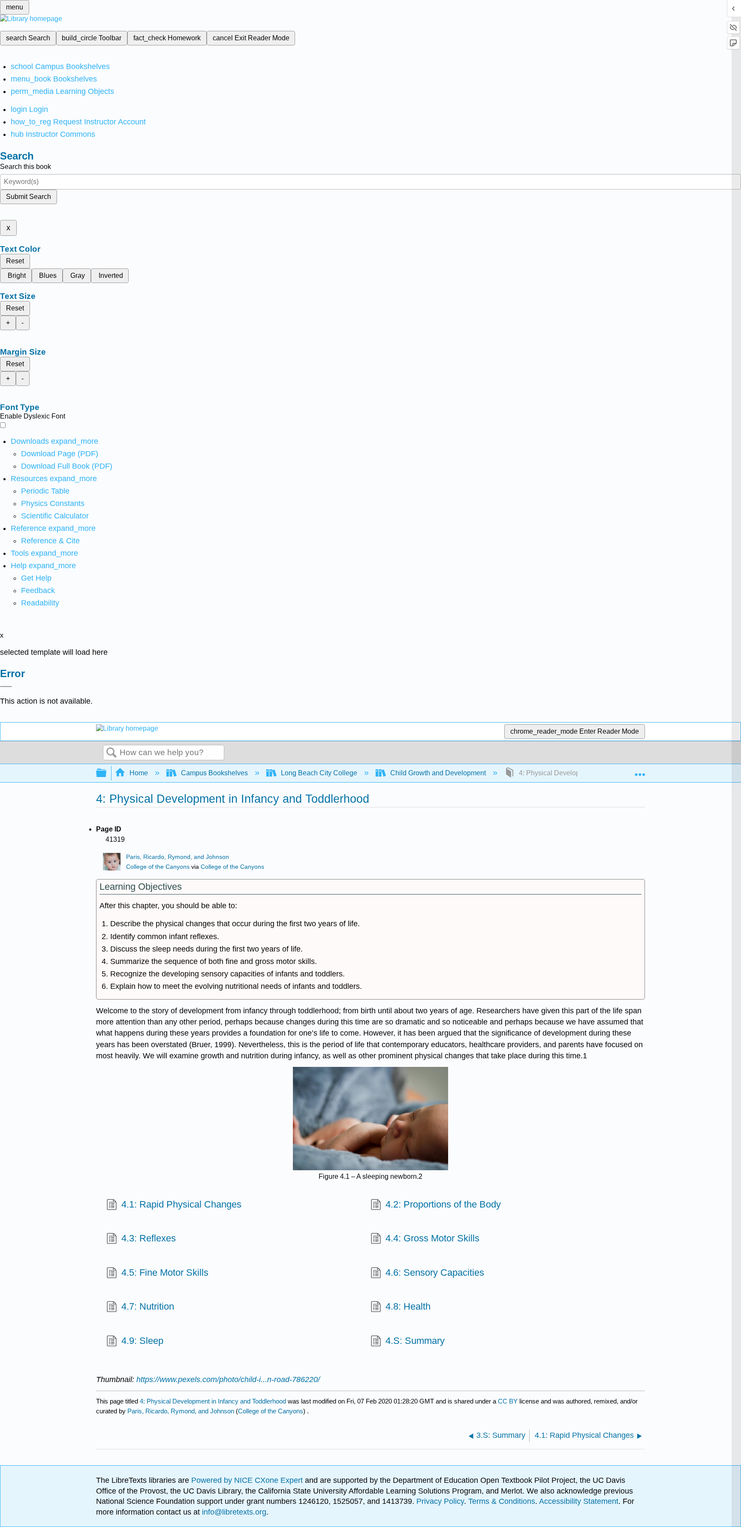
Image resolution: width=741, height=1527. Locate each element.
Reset (15, 261)
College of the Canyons (158, 867)
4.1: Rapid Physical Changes (181, 1204)
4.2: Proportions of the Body (443, 1204)
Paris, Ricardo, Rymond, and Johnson (177, 857)
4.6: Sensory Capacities (435, 1272)
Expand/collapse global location (640, 770)
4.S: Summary (415, 1340)
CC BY (508, 1401)
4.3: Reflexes (148, 1238)
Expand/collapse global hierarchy (106, 773)
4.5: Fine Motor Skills (164, 1272)
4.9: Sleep (142, 1340)
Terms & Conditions (501, 1501)
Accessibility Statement (578, 1501)
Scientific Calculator (55, 516)
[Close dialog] (6, 686)
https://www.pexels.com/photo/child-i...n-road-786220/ (228, 1379)
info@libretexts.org (233, 1512)
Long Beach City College (319, 773)
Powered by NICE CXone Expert (248, 1480)
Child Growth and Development (438, 773)
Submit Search (28, 196)
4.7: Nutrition (147, 1306)
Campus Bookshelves (214, 773)
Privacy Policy (440, 1501)
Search (111, 753)
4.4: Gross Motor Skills (432, 1238)
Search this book (25, 166)
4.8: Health (408, 1306)
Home (139, 773)
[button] (38, 590)
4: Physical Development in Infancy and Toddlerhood (213, 1401)
